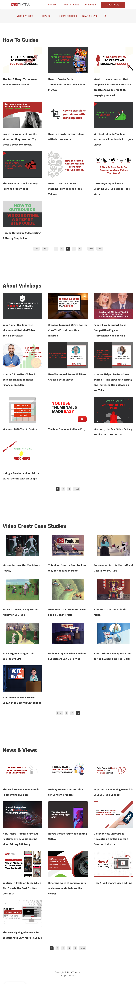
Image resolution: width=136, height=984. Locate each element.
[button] (57, 4)
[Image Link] (22, 60)
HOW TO (46, 16)
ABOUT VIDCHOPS (68, 16)
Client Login (90, 4)
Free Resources (71, 4)
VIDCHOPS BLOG (25, 16)
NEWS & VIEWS (89, 16)
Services (52, 4)
